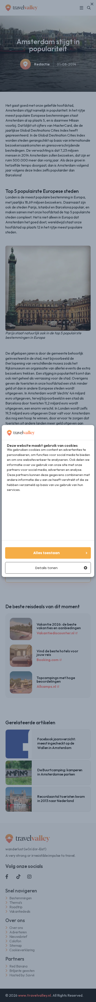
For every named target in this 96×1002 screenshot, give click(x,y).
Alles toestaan (46, 553)
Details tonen (46, 567)
